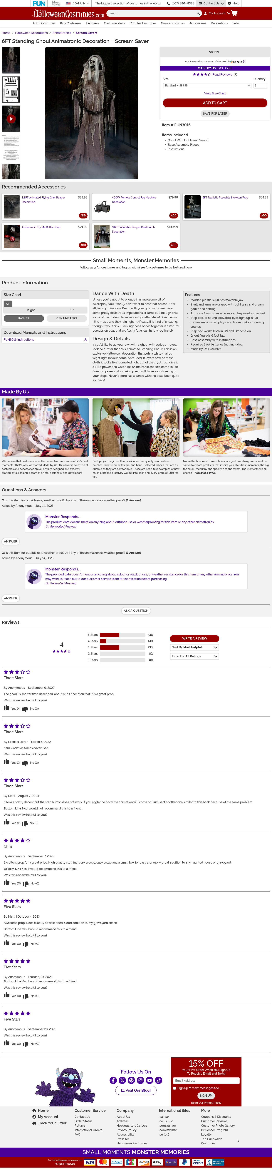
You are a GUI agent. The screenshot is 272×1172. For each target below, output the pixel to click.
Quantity (259, 79)
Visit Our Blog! (138, 1090)
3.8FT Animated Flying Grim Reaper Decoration (43, 199)
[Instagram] (140, 1080)
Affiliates (123, 1121)
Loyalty (206, 1134)
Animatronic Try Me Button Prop (41, 227)
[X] (122, 1080)
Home (43, 1110)
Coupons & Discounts (216, 1116)
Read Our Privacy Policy (206, 1102)
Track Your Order (52, 1123)
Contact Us (211, 3)
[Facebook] (113, 1080)
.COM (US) (78, 3)
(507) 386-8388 (183, 3)
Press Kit (123, 1139)
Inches (23, 318)
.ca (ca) (164, 1116)
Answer (10, 541)
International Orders (88, 1130)
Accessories (197, 23)
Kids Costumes (70, 23)
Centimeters (66, 318)
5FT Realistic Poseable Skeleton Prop (225, 197)
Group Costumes (173, 23)
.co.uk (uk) (166, 1121)
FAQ (77, 1134)
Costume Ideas (114, 23)
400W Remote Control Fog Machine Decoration (134, 199)
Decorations (219, 23)
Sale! (235, 23)
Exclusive (92, 23)
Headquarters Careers (132, 1125)
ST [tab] (8, 304)
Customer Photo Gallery (218, 1125)
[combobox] (150, 13)
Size (166, 79)
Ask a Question (136, 610)
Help (236, 3)
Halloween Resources (132, 1143)
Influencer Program (214, 1130)
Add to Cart (215, 103)
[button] (217, 13)
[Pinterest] (131, 1080)
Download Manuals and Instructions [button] (35, 332)
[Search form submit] (198, 13)
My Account (48, 1117)
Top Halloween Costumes (211, 1141)
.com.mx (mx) (168, 1130)
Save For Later (215, 113)
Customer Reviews (214, 1121)
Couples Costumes (143, 23)
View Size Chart (215, 93)
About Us (123, 1116)
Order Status (83, 1121)
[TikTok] (158, 1080)
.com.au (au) (167, 1125)
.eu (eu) (164, 1134)
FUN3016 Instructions (19, 340)
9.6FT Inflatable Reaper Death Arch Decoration (133, 229)
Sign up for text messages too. (198, 1088)
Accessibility (126, 1134)
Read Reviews (222, 74)
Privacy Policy (127, 1130)
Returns (80, 1125)
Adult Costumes (44, 23)
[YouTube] (149, 1080)
